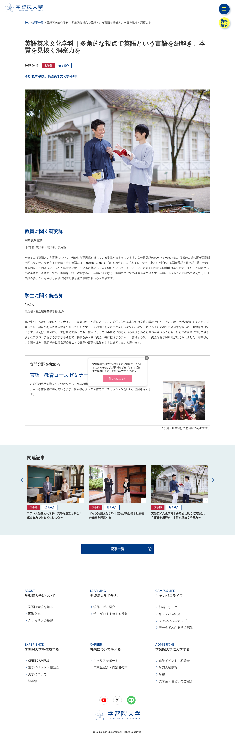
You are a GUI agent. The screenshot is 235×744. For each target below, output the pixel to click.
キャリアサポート (105, 660)
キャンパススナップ (173, 620)
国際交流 (34, 614)
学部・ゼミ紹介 (104, 607)
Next (213, 480)
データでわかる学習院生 (176, 627)
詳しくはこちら (117, 378)
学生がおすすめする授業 (110, 614)
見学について (37, 674)
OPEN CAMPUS (38, 660)
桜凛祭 (32, 681)
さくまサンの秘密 (40, 620)
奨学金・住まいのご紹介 (176, 681)
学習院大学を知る (40, 607)
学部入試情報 (168, 667)
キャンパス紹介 (169, 614)
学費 (162, 674)
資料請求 (224, 23)
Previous (22, 480)
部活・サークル (169, 607)
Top (27, 22)
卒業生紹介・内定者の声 (110, 667)
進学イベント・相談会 (43, 667)
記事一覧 (38, 22)
